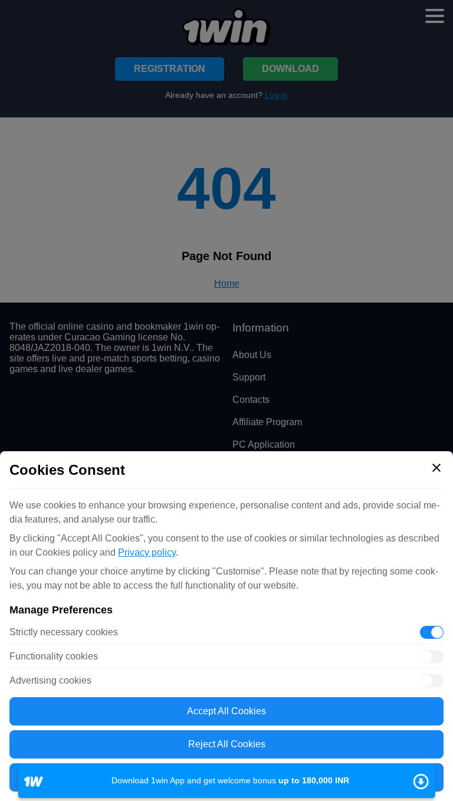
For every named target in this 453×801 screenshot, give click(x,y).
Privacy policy (147, 552)
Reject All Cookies (226, 744)
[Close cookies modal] (436, 468)
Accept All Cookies (226, 711)
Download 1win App (226, 781)
